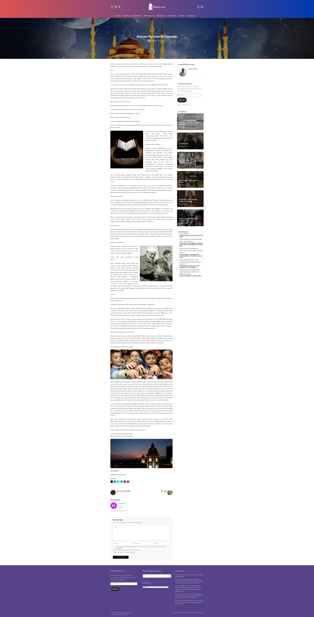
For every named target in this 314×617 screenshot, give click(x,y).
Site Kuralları (196, 612)
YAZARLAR (126, 16)
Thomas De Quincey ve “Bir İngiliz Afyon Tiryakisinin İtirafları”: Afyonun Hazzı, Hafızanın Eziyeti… (191, 256)
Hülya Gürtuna (184, 233)
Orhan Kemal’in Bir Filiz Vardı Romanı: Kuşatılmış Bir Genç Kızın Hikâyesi (190, 262)
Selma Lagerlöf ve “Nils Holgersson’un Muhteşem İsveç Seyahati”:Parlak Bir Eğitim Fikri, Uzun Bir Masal (191, 245)
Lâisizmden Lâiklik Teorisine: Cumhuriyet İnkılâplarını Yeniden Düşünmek (189, 122)
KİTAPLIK (181, 16)
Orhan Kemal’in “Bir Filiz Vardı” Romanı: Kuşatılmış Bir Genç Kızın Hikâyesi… (189, 266)
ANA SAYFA (117, 16)
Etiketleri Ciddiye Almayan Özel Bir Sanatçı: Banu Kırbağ (188, 574)
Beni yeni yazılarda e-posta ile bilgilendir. (124, 552)
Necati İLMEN (154, 40)
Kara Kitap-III (183, 143)
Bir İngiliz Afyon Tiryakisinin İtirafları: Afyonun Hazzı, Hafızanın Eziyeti (191, 251)
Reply (120, 507)
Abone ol (182, 100)
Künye (184, 612)
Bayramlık (163, 491)
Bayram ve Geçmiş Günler (123, 491)
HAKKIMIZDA (191, 16)
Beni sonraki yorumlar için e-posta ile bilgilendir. (126, 550)
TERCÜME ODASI (149, 16)
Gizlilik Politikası (189, 612)
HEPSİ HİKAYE (160, 16)
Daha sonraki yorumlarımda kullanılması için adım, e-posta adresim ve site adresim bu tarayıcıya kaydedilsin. (141, 547)
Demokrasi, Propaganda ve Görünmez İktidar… (190, 275)
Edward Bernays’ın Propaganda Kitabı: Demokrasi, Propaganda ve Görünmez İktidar (190, 272)
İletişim (201, 612)
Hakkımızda (180, 612)
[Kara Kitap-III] (190, 141)
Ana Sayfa (175, 612)
